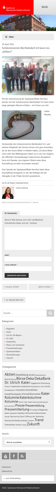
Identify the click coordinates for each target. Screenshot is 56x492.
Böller (4, 202)
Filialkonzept (15, 386)
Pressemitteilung (17, 409)
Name (7, 255)
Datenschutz (7, 471)
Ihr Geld (9, 338)
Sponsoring (15, 416)
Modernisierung (33, 402)
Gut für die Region (8, 183)
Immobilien (11, 341)
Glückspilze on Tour (37, 386)
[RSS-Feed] (22, 456)
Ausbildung (22, 374)
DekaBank (42, 378)
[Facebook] (14, 456)
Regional (43, 409)
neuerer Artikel (12, 286)
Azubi (8, 332)
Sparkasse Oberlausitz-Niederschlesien (31, 413)
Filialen (7, 386)
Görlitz (47, 386)
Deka (30, 378)
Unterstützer (10, 424)
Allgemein (10, 328)
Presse (20, 405)
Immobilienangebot (13, 394)
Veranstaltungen (13, 354)
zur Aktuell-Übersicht (14, 300)
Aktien (10, 374)
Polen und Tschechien (15, 345)
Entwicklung (45, 383)
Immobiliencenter (31, 393)
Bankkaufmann (40, 375)
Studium (31, 421)
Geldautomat (25, 386)
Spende (35, 202)
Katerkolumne (30, 397)
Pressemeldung (34, 405)
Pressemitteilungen (14, 348)
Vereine (19, 425)
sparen (7, 413)
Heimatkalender (10, 390)
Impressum (6, 467)
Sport (22, 416)
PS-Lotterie (34, 410)
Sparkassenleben (22, 183)
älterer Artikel (44, 286)
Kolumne (11, 401)
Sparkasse (13, 413)
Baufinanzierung (10, 379)
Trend (38, 419)
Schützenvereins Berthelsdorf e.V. (19, 202)
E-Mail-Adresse (11, 265)
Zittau (24, 425)
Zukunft (9, 358)
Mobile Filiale (23, 402)
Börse (20, 378)
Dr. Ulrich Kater (17, 382)
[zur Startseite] (17, 7)
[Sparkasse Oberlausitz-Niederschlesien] (5, 456)
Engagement (35, 383)
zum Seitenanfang (13, 478)
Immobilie (20, 389)
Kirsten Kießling (21, 188)
